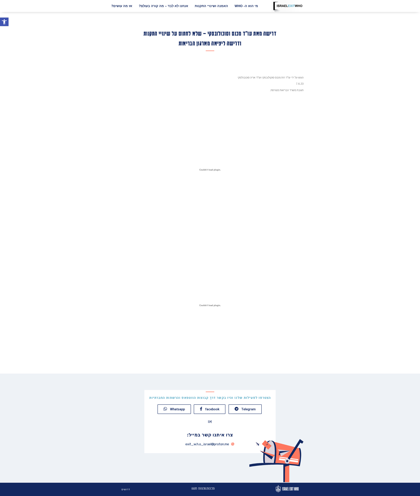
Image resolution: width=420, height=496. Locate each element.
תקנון (194, 488)
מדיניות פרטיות (206, 488)
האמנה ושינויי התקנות (211, 6)
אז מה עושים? (121, 6)
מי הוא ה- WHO (246, 6)
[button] (4, 22)
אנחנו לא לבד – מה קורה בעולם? (163, 6)
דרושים (125, 489)
